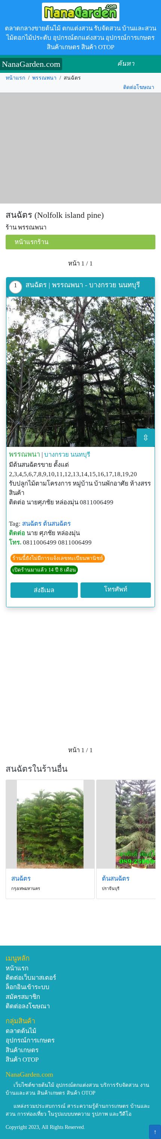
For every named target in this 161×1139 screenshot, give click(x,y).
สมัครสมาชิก (23, 996)
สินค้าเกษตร (22, 1050)
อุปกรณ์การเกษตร (30, 1040)
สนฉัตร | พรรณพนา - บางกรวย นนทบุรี (82, 285)
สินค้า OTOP (22, 1059)
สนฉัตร (32, 523)
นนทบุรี (80, 454)
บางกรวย (56, 454)
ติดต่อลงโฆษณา (28, 1006)
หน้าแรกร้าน (31, 242)
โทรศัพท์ (115, 589)
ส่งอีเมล (44, 590)
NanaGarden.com (31, 64)
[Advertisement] (80, 148)
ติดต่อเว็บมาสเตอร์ (31, 977)
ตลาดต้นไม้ (21, 1031)
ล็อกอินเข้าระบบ (27, 987)
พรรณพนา (44, 78)
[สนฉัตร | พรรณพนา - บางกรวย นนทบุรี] (80, 372)
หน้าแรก (15, 78)
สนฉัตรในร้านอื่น (36, 769)
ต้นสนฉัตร (57, 523)
